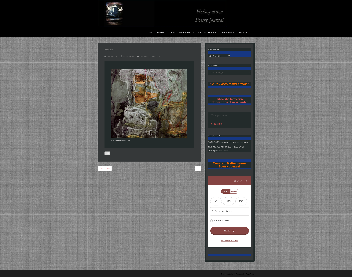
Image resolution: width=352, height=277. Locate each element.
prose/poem (214, 150)
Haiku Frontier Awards (181, 32)
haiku (211, 146)
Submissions (162, 32)
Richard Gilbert (129, 56)
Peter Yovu (155, 56)
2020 (211, 142)
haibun (224, 146)
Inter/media (144, 56)
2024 (231, 142)
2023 (217, 146)
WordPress (250, 274)
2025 (217, 142)
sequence (244, 142)
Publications (226, 32)
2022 (107, 153)
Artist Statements (206, 32)
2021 (230, 146)
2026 (241, 146)
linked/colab (224, 151)
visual (236, 142)
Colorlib (232, 274)
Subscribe (217, 123)
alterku (224, 142)
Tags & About (244, 32)
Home (150, 32)
